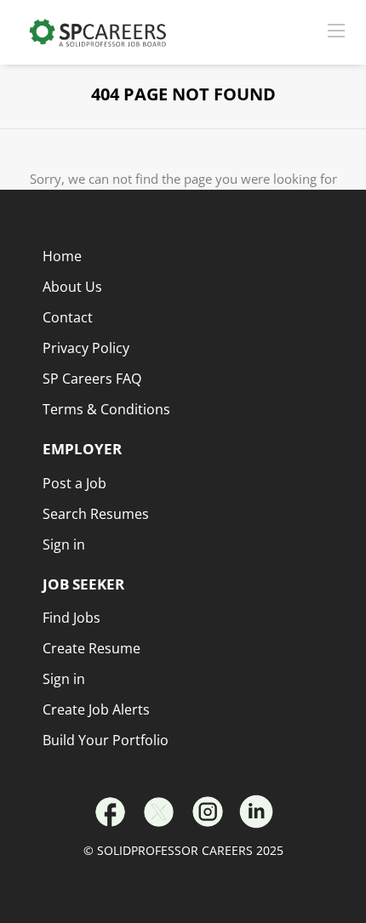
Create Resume (91, 648)
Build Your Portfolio (106, 740)
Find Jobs (71, 617)
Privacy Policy (86, 348)
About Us (72, 286)
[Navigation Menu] (336, 30)
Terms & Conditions (106, 409)
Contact (68, 317)
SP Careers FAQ (92, 378)
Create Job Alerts (96, 709)
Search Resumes (96, 513)
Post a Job (74, 483)
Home (62, 256)
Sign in (64, 678)
